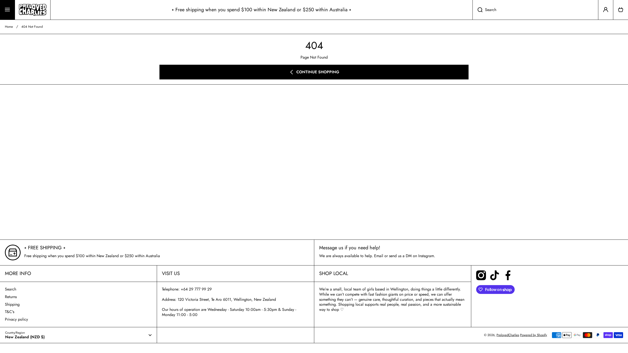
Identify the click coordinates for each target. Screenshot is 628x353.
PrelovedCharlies (508, 335)
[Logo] (32, 10)
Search (10, 289)
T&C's (9, 312)
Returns (11, 297)
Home (9, 27)
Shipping (12, 304)
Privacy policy (16, 319)
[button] (620, 10)
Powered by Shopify (533, 335)
